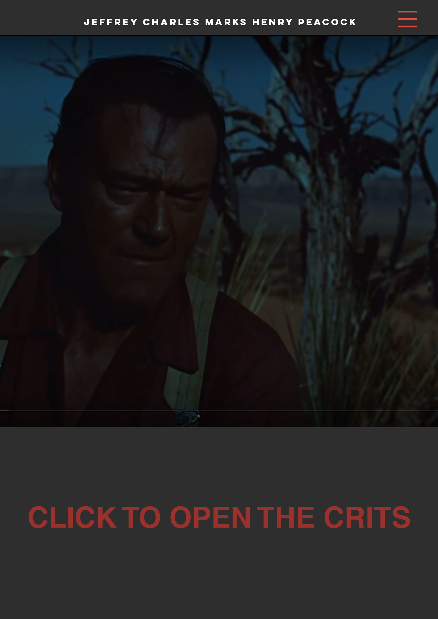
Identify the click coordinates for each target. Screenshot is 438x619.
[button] (407, 19)
